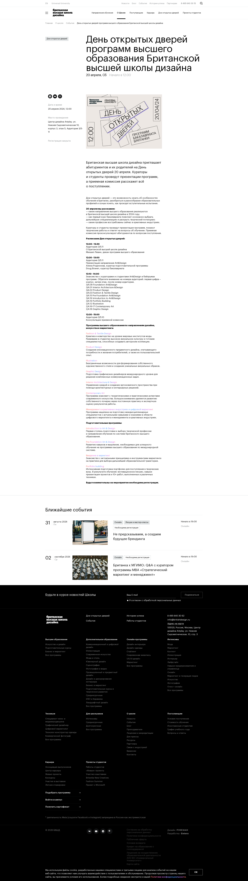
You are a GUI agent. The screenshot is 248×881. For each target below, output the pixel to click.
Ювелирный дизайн (96, 662)
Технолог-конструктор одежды (61, 732)
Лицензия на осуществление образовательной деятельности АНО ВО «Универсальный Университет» (144, 857)
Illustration (91, 361)
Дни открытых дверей (168, 13)
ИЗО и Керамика (94, 699)
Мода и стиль (92, 658)
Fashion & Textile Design (98, 333)
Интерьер (172, 659)
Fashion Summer (94, 781)
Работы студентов (136, 621)
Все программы (53, 655)
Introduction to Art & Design (100, 428)
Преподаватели (134, 730)
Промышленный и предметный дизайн (101, 673)
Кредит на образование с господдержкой (140, 848)
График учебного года (178, 730)
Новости (125, 3)
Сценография (92, 665)
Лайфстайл (172, 662)
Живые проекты (53, 774)
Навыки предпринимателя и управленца (181, 667)
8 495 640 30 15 (188, 3)
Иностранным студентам (180, 726)
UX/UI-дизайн (133, 659)
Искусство (172, 680)
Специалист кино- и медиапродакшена (55, 720)
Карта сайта (133, 864)
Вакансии (131, 751)
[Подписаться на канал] (50, 96)
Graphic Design (94, 371)
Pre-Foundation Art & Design (100, 442)
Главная (49, 23)
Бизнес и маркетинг (55, 652)
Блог (134, 3)
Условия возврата (136, 843)
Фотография (173, 683)
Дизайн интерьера (136, 644)
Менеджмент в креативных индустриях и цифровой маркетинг (119, 409)
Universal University (61, 3)
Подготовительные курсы (58, 648)
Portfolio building (95, 466)
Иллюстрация (93, 651)
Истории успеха (156, 3)
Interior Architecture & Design (101, 382)
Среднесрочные (94, 695)
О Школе (121, 13)
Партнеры (132, 744)
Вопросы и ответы (176, 733)
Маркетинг (132, 662)
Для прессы (133, 737)
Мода (170, 644)
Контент (171, 652)
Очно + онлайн (174, 687)
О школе (59, 23)
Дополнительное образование (101, 639)
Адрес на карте (175, 624)
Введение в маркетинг (98, 455)
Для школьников (94, 714)
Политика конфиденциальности (144, 836)
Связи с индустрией (137, 747)
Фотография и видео (96, 669)
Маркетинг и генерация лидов (182, 676)
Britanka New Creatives (97, 778)
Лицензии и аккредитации (140, 733)
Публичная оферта (136, 839)
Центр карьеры (53, 771)
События (143, 3)
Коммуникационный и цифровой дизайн (102, 645)
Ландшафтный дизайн (97, 703)
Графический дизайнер (57, 725)
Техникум (50, 714)
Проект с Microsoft (95, 785)
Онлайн (118, 522)
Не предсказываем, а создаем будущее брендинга (137, 537)
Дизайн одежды (135, 648)
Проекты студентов (192, 13)
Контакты (131, 755)
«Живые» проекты (95, 771)
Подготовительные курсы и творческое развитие (100, 690)
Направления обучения (102, 13)
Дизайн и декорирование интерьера (99, 680)
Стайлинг (131, 652)
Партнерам (172, 3)
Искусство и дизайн (55, 644)
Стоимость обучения (178, 722)
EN (46, 3)
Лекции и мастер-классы (136, 522)
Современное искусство (98, 654)
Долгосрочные (93, 726)
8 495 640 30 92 (175, 616)
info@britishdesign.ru (178, 620)
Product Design (94, 347)
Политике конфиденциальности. (168, 877)
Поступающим (136, 13)
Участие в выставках (55, 781)
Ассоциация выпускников (58, 767)
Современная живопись (139, 655)
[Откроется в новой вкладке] (89, 831)
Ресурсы (131, 740)
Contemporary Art (95, 393)
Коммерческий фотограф (58, 736)
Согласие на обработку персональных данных (139, 831)
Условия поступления (178, 719)
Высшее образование (56, 639)
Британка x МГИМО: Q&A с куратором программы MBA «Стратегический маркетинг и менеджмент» (143, 570)
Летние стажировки (55, 785)
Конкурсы (50, 778)
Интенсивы (173, 639)
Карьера (150, 13)
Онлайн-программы (137, 639)
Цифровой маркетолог (56, 729)
